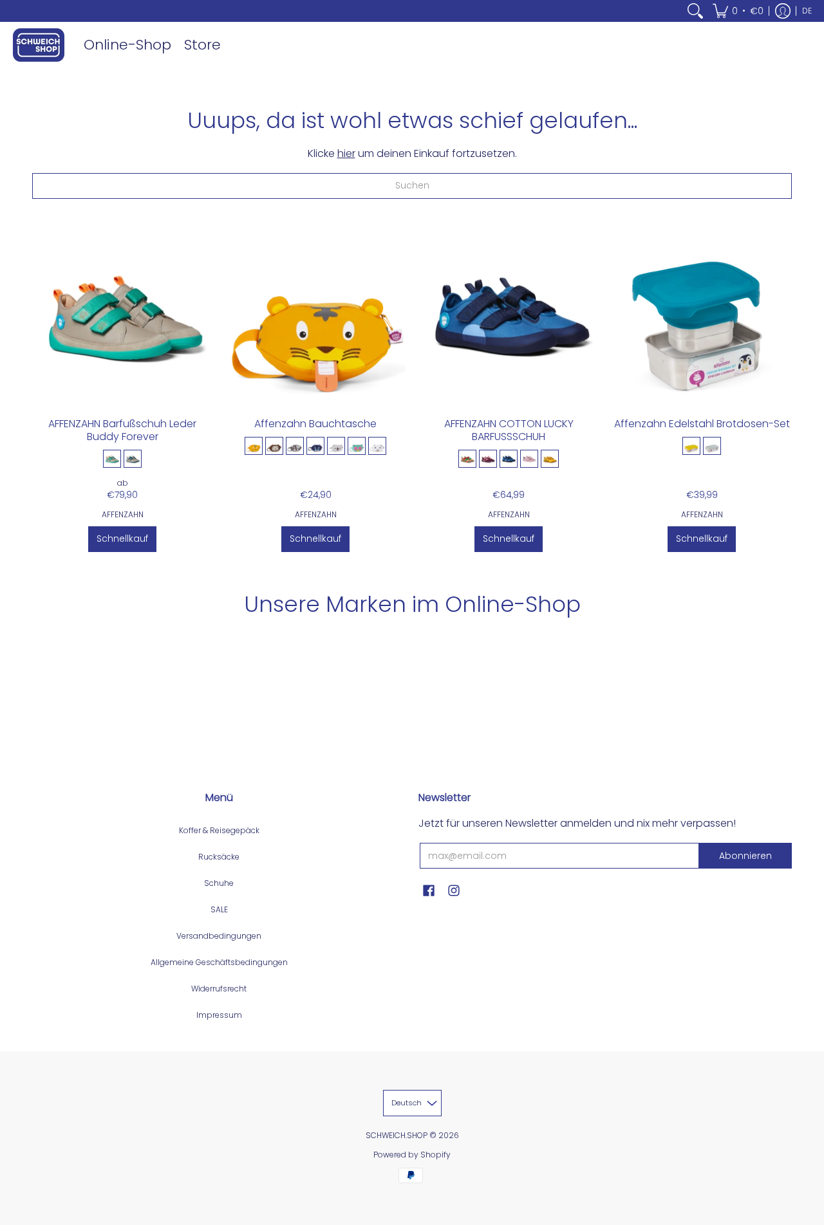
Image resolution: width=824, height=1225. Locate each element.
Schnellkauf (122, 538)
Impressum (219, 1014)
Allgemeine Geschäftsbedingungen (219, 962)
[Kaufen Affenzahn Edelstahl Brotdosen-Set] (702, 315)
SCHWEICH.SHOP (396, 1135)
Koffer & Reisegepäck (219, 830)
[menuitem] (695, 11)
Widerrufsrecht (219, 988)
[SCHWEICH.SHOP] (38, 45)
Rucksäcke (218, 856)
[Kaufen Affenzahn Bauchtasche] (315, 315)
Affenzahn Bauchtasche (315, 423)
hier (346, 153)
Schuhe (219, 883)
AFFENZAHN (123, 514)
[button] (738, 11)
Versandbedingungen (218, 935)
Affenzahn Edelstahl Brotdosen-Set (702, 423)
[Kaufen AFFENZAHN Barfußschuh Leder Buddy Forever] (122, 315)
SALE (219, 909)
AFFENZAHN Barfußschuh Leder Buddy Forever (122, 430)
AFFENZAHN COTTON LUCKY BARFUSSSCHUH (509, 430)
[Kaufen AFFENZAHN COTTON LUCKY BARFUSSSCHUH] (508, 315)
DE (807, 10)
